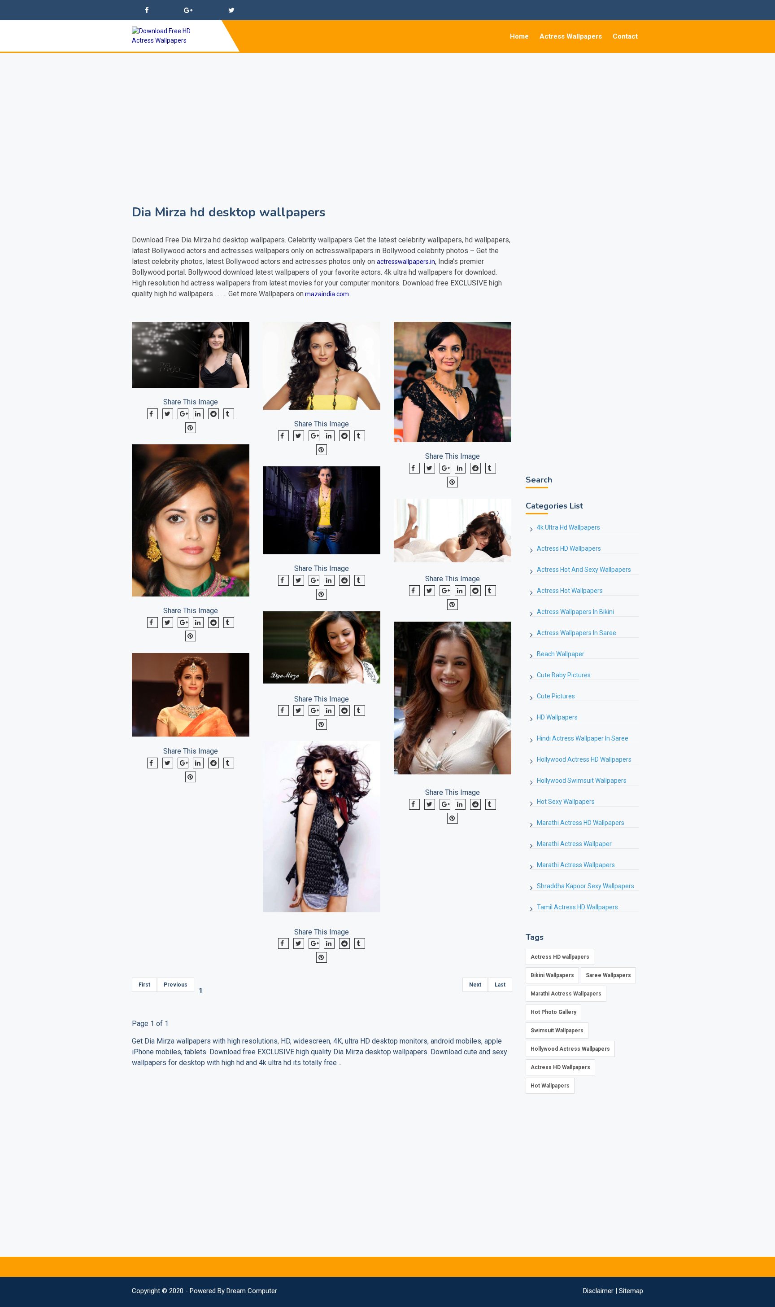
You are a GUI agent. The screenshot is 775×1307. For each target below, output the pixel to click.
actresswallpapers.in (406, 261)
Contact (625, 36)
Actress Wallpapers (571, 36)
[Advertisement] (387, 116)
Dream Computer (251, 1291)
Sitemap (631, 1291)
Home (519, 36)
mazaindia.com (326, 294)
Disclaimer (598, 1291)
